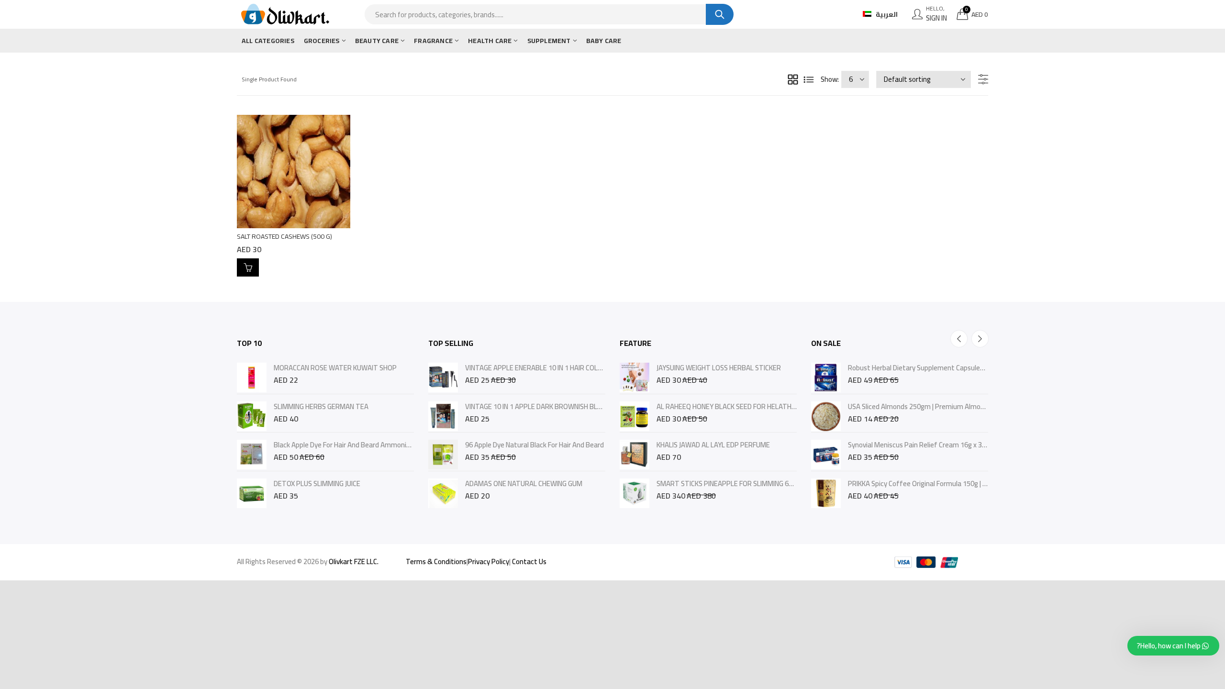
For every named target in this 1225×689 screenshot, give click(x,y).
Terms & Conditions (436, 561)
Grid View (793, 79)
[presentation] (959, 339)
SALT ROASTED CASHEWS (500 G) (284, 236)
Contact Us (529, 561)
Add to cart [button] (248, 267)
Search (720, 14)
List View (808, 79)
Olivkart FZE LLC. (354, 561)
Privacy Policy (488, 561)
